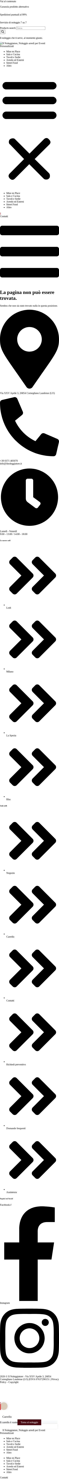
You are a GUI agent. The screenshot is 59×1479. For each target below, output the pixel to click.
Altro (8, 65)
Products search (8, 28)
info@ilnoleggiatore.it (11, 463)
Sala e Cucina (13, 54)
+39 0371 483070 (9, 460)
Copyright (13, 1382)
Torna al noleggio (29, 1422)
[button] (29, 129)
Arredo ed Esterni (15, 60)
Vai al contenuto (8, 1)
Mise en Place (13, 51)
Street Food (12, 63)
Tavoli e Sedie (13, 57)
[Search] (2, 32)
